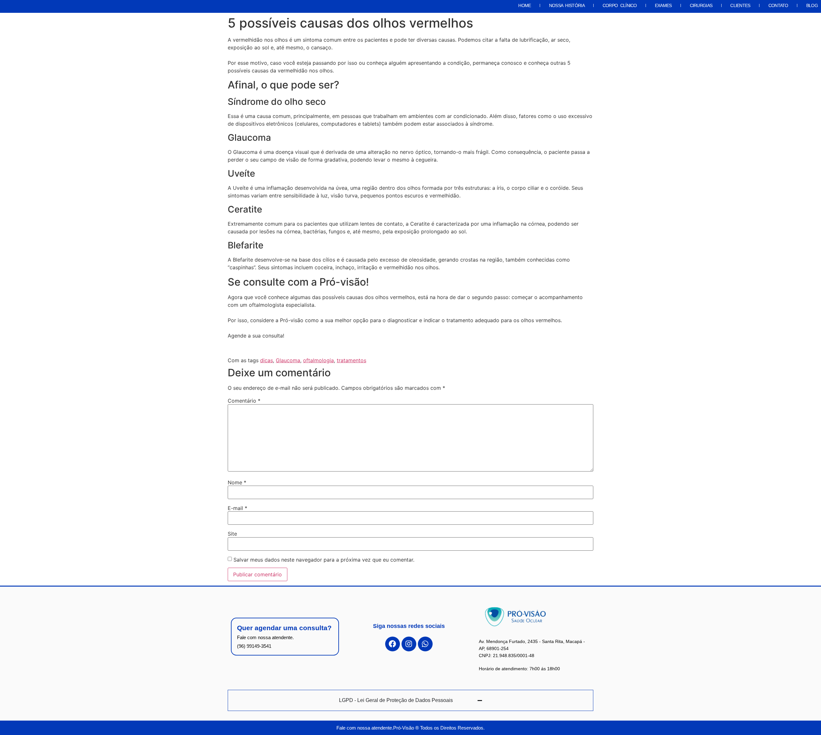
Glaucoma (288, 360)
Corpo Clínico (620, 5)
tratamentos (351, 360)
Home (524, 5)
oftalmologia (318, 360)
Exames (663, 5)
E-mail (237, 508)
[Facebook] (392, 644)
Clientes (740, 5)
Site (232, 533)
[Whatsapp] (425, 644)
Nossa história (567, 5)
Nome (237, 482)
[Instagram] (409, 644)
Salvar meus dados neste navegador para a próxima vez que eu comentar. (323, 559)
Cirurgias (701, 5)
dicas (266, 360)
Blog (812, 5)
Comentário (244, 400)
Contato (778, 5)
